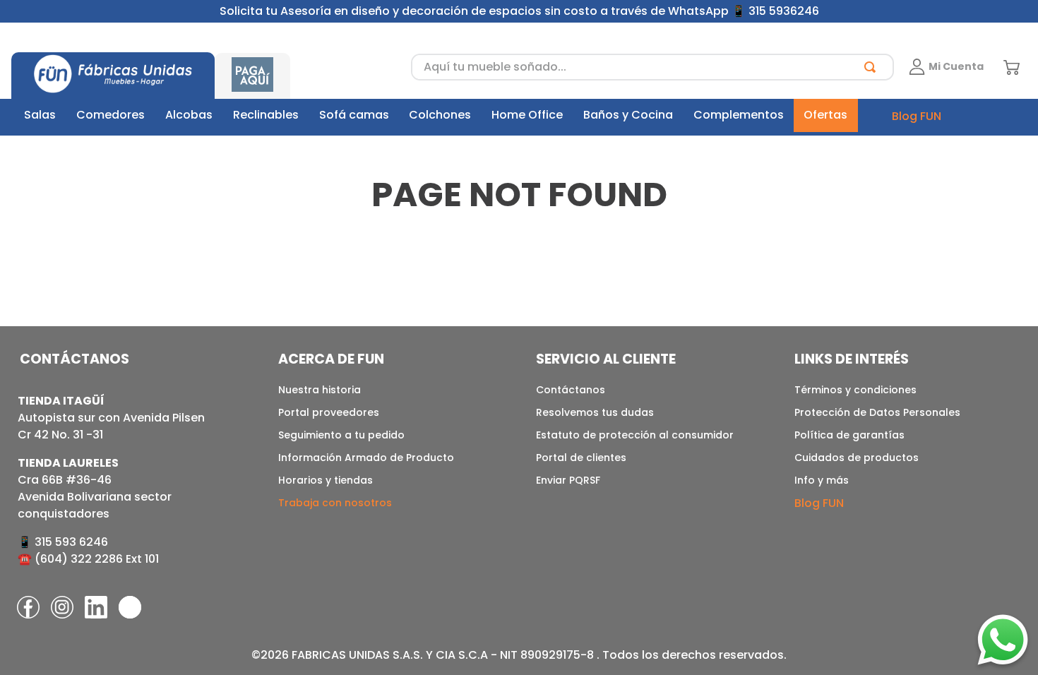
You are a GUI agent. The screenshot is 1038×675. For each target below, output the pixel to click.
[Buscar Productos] (872, 67)
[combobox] (652, 67)
